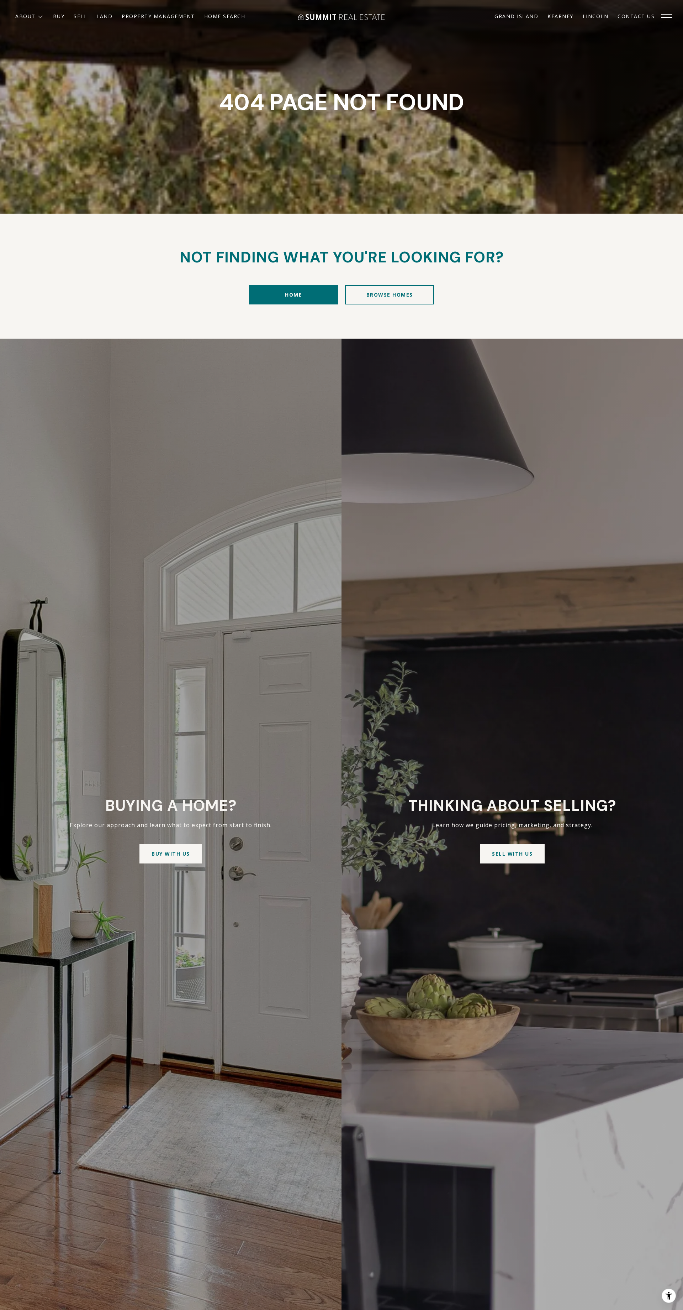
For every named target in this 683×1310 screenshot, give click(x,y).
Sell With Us (512, 853)
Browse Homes (389, 294)
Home (293, 294)
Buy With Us (171, 853)
